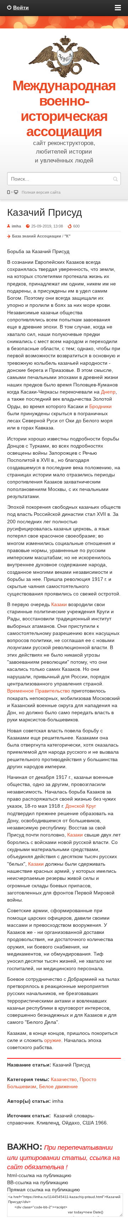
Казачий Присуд (44, 212)
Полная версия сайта (41, 192)
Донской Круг (80, 806)
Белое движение (58, 1086)
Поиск (115, 178)
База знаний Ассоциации (36, 236)
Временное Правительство (38, 691)
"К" (67, 236)
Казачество (64, 1079)
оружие (52, 1040)
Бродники (100, 406)
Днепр (108, 392)
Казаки (59, 604)
